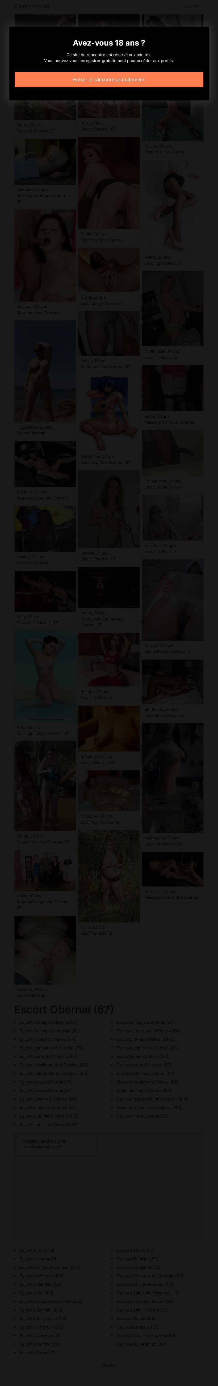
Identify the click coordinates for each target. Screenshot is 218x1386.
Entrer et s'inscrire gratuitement (109, 79)
